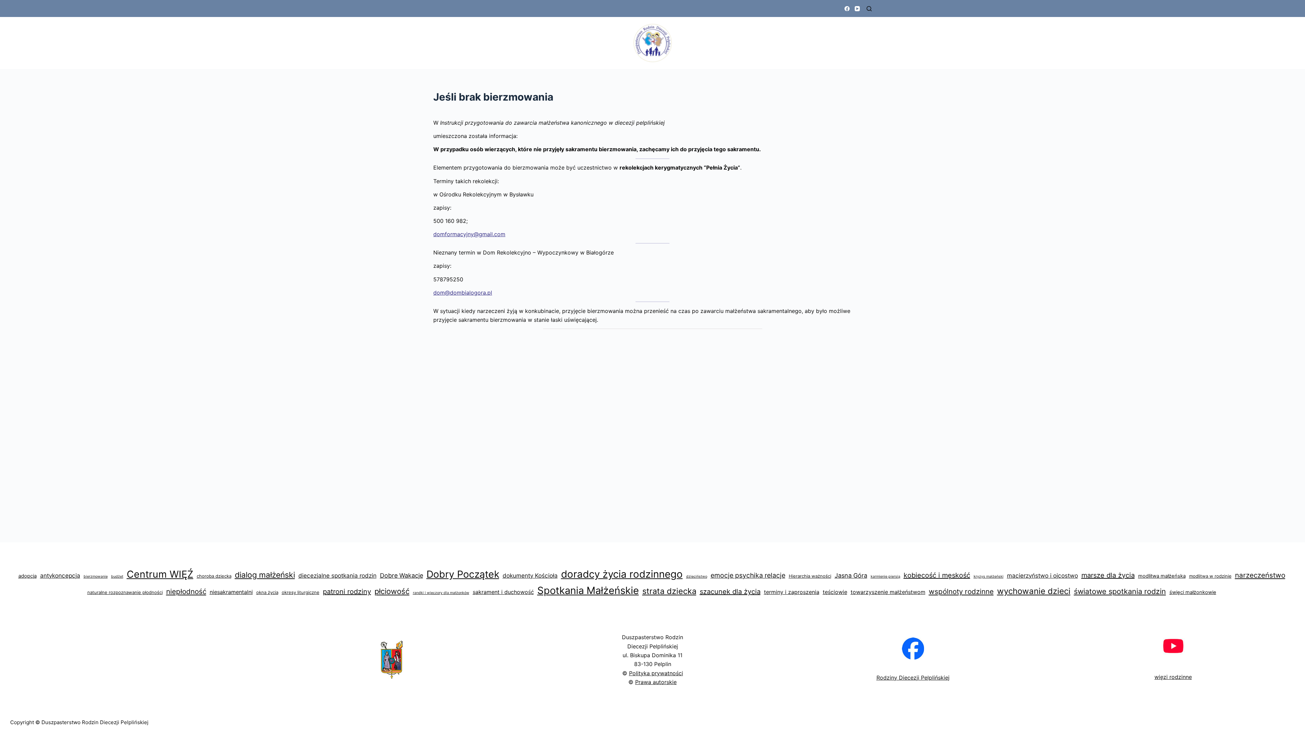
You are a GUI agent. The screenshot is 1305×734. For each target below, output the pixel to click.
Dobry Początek (463, 574)
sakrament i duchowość (503, 592)
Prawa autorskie (656, 682)
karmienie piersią (885, 576)
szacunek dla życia (730, 592)
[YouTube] (857, 8)
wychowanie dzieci (1034, 591)
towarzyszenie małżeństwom (888, 592)
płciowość (392, 591)
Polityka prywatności (656, 673)
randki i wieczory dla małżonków (441, 593)
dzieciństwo (696, 576)
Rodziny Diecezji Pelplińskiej (913, 677)
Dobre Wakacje (401, 575)
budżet (117, 576)
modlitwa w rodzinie (1210, 576)
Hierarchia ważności (810, 576)
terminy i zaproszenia (791, 592)
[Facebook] (847, 8)
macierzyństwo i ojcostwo (1042, 575)
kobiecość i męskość (937, 575)
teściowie (835, 592)
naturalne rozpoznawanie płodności (125, 592)
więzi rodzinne (1173, 677)
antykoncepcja (60, 575)
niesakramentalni (231, 592)
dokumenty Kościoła (530, 575)
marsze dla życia (1108, 575)
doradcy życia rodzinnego (622, 574)
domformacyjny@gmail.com (469, 234)
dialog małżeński (265, 575)
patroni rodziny (347, 592)
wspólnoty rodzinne (961, 591)
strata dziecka (669, 591)
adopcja (27, 576)
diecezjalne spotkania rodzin (337, 575)
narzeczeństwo (1260, 575)
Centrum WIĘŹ (160, 574)
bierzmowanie (96, 576)
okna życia (267, 592)
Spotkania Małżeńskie (588, 590)
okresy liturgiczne (300, 592)
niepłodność (186, 591)
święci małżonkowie (1192, 592)
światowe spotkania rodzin (1120, 591)
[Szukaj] (869, 8)
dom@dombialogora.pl (462, 292)
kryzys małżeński (989, 576)
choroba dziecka (214, 576)
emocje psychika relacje (748, 575)
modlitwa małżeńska (1162, 576)
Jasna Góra (851, 575)
